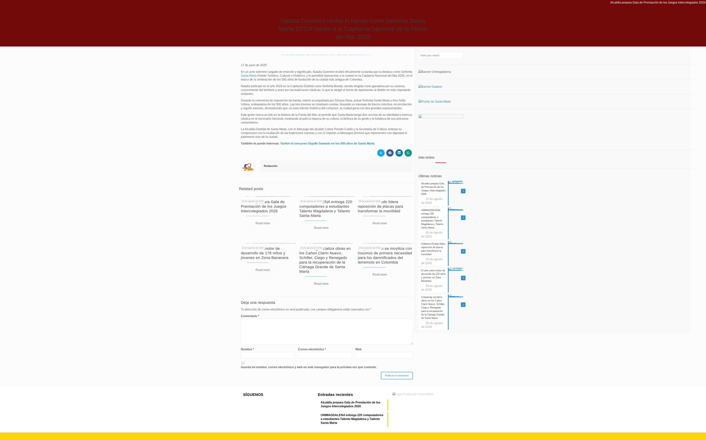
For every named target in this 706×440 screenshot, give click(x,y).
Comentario (250, 316)
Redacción (270, 165)
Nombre (247, 349)
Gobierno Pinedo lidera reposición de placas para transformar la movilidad (380, 206)
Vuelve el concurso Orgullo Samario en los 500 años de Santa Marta (327, 143)
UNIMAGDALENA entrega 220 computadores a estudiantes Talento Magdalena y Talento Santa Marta (352, 419)
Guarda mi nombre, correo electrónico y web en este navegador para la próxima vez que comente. (309, 367)
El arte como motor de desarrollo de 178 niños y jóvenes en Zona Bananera (264, 253)
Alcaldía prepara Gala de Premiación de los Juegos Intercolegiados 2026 (638, 2)
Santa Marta (249, 75)
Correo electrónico (312, 349)
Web (358, 349)
